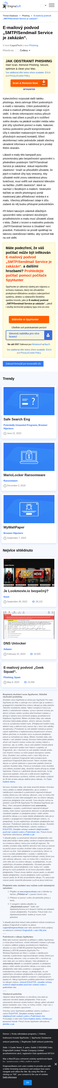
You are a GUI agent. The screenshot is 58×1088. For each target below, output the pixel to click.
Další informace (10, 1077)
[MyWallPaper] (29, 509)
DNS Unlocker (15, 643)
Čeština (46, 5)
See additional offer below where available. (25, 72)
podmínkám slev (9, 987)
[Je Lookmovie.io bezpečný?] (29, 573)
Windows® (37, 344)
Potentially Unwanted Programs (20, 425)
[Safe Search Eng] (29, 401)
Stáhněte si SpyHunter (25, 319)
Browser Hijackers (13, 533)
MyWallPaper (14, 527)
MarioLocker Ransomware (24, 475)
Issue (6, 597)
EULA (47, 72)
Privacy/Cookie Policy (20, 76)
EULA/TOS (7, 829)
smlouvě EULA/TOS (28, 982)
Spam (17, 677)
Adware (8, 649)
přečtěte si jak (28, 835)
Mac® (47, 344)
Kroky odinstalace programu (24, 1034)
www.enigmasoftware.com (30, 892)
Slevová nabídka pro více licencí (24, 335)
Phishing (26, 16)
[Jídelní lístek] (51, 5)
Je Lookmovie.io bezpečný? (26, 591)
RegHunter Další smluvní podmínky (37, 1042)
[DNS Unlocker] (29, 625)
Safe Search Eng (17, 419)
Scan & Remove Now (25, 83)
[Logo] (12, 5)
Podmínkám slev (33, 832)
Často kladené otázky (32, 1019)
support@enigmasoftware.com (15, 928)
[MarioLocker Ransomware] (29, 457)
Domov (6, 1034)
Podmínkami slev (38, 1016)
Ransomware (11, 481)
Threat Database (10, 16)
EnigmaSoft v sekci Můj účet (34, 930)
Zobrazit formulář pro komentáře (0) (23, 364)
